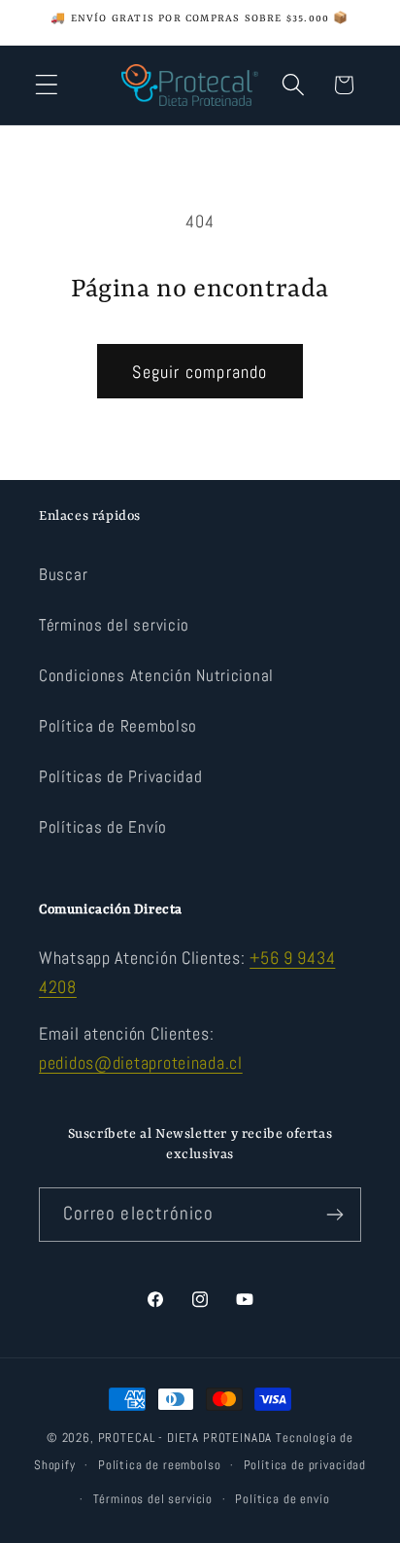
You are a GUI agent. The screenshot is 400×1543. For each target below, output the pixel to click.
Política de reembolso (159, 1465)
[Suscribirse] (334, 1214)
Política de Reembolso (118, 726)
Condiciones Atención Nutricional (156, 676)
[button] (47, 85)
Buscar (63, 575)
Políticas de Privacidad (121, 777)
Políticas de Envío (103, 827)
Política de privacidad (305, 1465)
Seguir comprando (199, 371)
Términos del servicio (114, 625)
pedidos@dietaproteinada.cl (141, 1062)
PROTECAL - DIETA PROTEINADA (185, 1437)
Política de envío (282, 1499)
